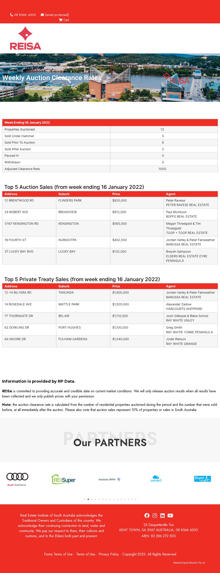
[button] (23, 4)
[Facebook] (147, 515)
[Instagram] (154, 515)
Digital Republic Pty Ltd (193, 563)
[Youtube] (170, 515)
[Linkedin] (162, 515)
